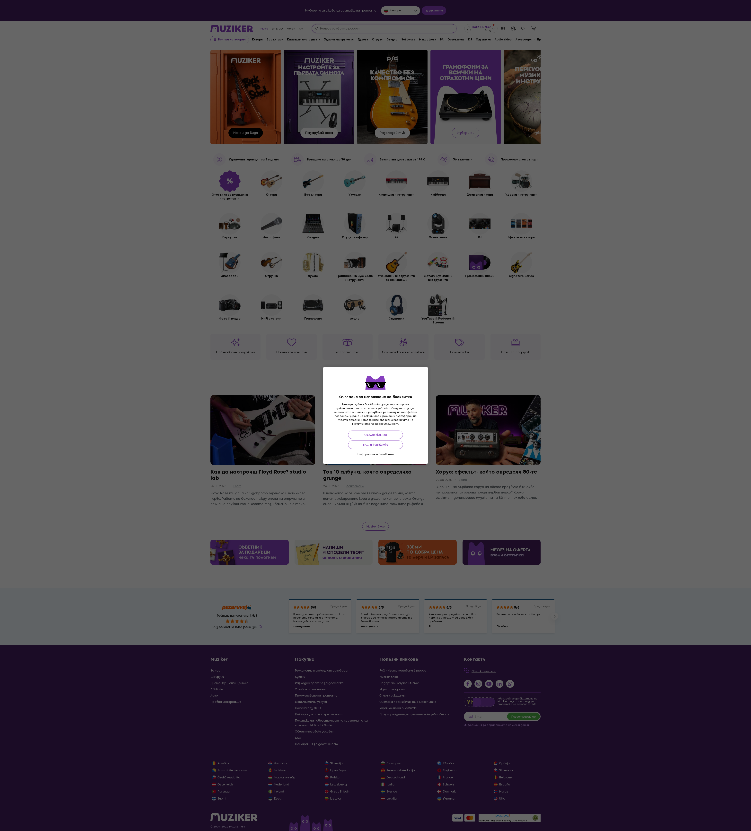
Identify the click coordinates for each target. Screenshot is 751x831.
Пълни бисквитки (375, 444)
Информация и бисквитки (376, 454)
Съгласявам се (375, 434)
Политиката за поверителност (375, 424)
